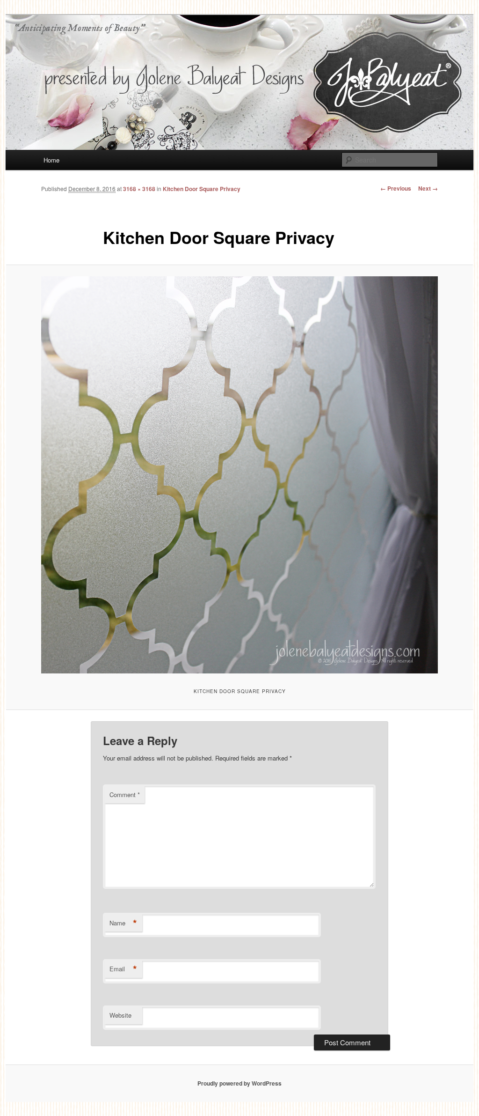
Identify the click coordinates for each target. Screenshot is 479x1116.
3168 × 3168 (139, 189)
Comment (124, 794)
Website (120, 1015)
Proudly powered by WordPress (239, 1083)
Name (123, 923)
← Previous (395, 188)
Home (51, 159)
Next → (428, 188)
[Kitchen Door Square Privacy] (239, 474)
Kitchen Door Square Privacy (201, 189)
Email (123, 968)
